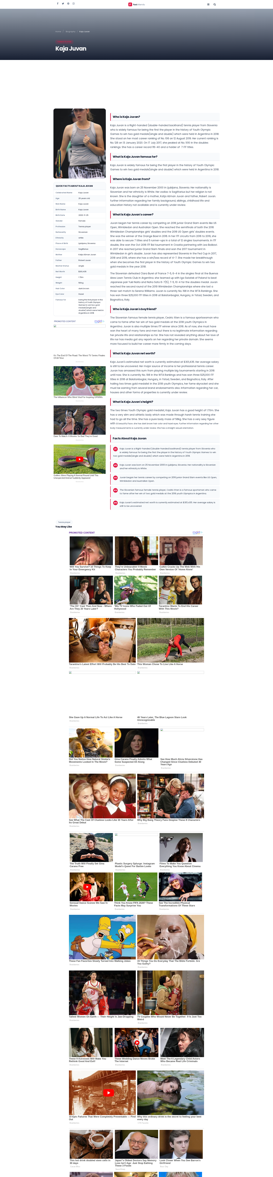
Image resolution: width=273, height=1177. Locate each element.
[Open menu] (208, 4)
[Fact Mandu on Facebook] (57, 3)
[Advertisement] (136, 81)
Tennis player (64, 42)
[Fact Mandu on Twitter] (63, 3)
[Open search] (215, 4)
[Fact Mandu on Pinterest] (68, 3)
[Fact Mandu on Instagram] (73, 3)
